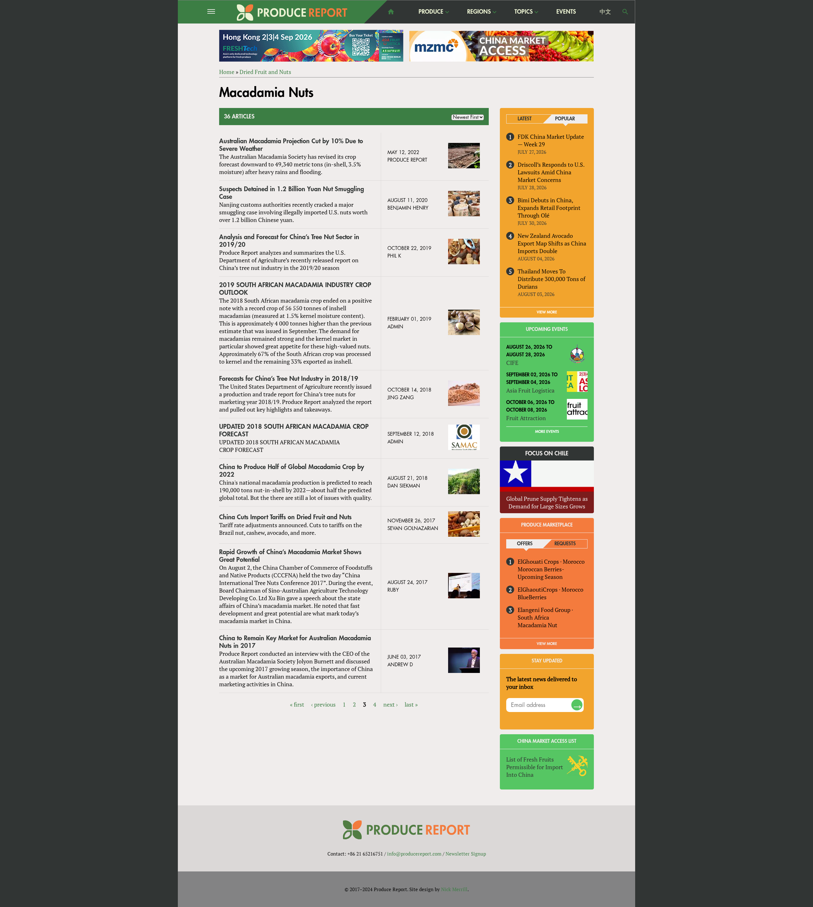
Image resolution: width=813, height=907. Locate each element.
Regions (479, 12)
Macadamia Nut (537, 625)
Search (625, 12)
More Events (547, 431)
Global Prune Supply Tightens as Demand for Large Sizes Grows (547, 502)
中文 (605, 12)
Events (566, 12)
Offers (525, 543)
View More (547, 644)
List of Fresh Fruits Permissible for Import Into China (534, 767)
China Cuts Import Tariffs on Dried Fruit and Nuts (285, 517)
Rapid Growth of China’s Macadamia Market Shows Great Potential (290, 556)
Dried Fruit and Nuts (265, 72)
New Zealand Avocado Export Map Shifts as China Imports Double (552, 243)
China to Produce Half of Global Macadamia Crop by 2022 (291, 471)
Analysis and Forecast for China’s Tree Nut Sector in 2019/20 (289, 241)
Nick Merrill (454, 889)
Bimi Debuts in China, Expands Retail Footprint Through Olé (549, 207)
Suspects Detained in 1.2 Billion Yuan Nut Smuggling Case (291, 193)
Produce (431, 12)
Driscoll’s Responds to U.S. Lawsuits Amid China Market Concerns (551, 172)
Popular (565, 119)
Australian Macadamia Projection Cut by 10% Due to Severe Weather (291, 145)
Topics (523, 12)
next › (390, 704)
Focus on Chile (546, 453)
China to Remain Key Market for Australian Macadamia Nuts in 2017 (295, 642)
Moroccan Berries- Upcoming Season (541, 573)
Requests (565, 543)
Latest (525, 119)
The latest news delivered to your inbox (541, 682)
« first (297, 704)
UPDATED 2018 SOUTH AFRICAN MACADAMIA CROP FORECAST (294, 430)
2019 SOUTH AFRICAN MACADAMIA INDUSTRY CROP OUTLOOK (295, 289)
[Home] (292, 13)
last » (411, 704)
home (391, 12)
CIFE (512, 362)
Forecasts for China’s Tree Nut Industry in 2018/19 (288, 378)
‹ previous (323, 704)
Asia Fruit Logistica (530, 390)
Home (226, 72)
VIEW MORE (547, 312)
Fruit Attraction (526, 418)
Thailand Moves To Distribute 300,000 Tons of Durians (551, 278)
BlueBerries (532, 597)
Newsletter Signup (466, 853)
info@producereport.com (414, 853)
